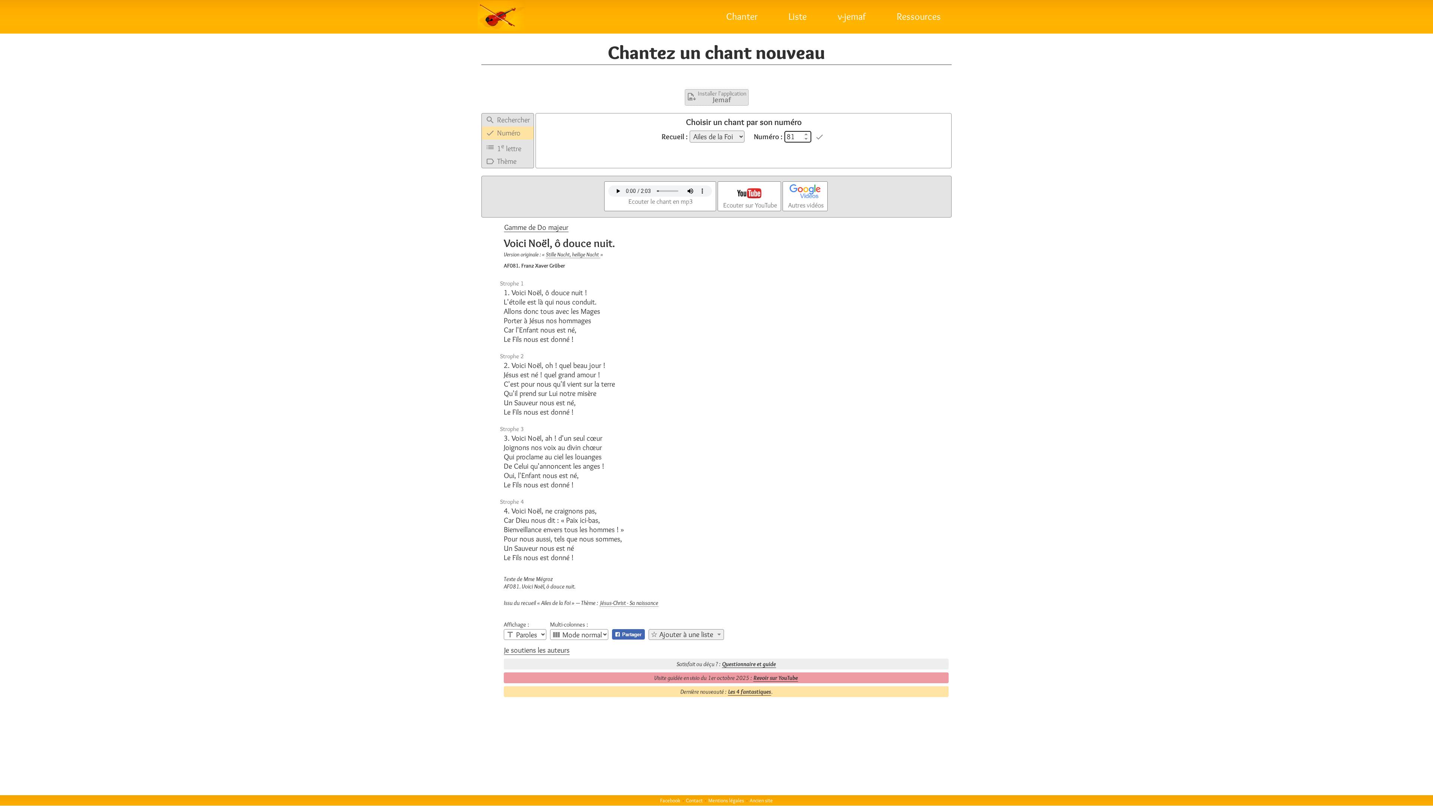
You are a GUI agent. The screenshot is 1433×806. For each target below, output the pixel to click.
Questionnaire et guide (749, 664)
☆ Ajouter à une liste (682, 634)
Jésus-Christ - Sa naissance (629, 602)
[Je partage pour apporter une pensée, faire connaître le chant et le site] (628, 634)
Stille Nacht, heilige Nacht (573, 254)
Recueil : (675, 136)
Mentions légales (726, 800)
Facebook (670, 800)
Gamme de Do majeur (536, 227)
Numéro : (768, 136)
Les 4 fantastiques (749, 691)
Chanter (742, 16)
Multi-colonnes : (569, 625)
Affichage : (516, 625)
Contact (694, 800)
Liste (798, 16)
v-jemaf (852, 16)
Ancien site (761, 800)
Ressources (919, 16)
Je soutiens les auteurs (536, 650)
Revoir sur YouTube (775, 677)
